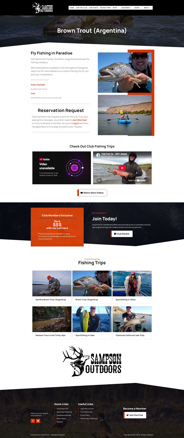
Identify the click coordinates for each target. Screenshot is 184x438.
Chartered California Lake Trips (130, 335)
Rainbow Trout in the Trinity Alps (50, 335)
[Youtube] (38, 421)
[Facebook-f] (33, 421)
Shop (115, 8)
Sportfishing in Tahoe (126, 299)
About (146, 8)
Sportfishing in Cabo (85, 335)
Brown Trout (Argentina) (87, 299)
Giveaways (125, 8)
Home (71, 8)
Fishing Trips (105, 8)
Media (137, 8)
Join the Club (81, 8)
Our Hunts (93, 8)
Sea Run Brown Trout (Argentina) (51, 299)
